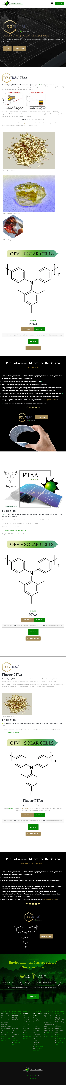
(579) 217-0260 (6, 1032)
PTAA (7, 48)
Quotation (39, 329)
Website (58, 1040)
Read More (33, 996)
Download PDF (27, 329)
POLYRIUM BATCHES (33, 348)
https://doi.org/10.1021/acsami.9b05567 (16, 530)
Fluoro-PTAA (19, 48)
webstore (59, 3)
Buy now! (33, 341)
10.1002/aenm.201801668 (12, 732)
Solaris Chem (49, 1036)
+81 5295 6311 (60, 1038)
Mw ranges (10, 123)
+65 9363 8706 (39, 1046)
